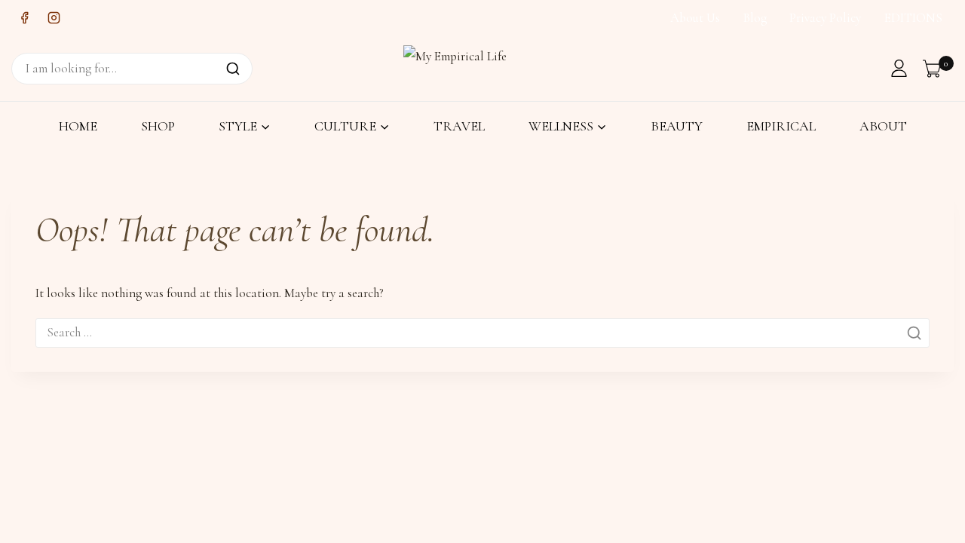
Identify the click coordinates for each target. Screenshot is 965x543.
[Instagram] (53, 18)
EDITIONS (913, 18)
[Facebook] (24, 18)
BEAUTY (677, 126)
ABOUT (883, 126)
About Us (695, 18)
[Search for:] (482, 332)
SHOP (158, 126)
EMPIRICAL (781, 126)
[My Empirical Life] (460, 67)
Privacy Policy (825, 18)
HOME (78, 126)
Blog (755, 18)
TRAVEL (459, 126)
